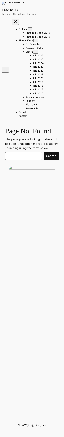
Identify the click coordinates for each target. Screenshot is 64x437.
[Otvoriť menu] (5, 70)
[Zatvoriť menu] (15, 22)
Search (51, 156)
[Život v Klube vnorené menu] (35, 40)
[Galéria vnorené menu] (35, 52)
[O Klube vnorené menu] (30, 29)
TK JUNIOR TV (10, 9)
